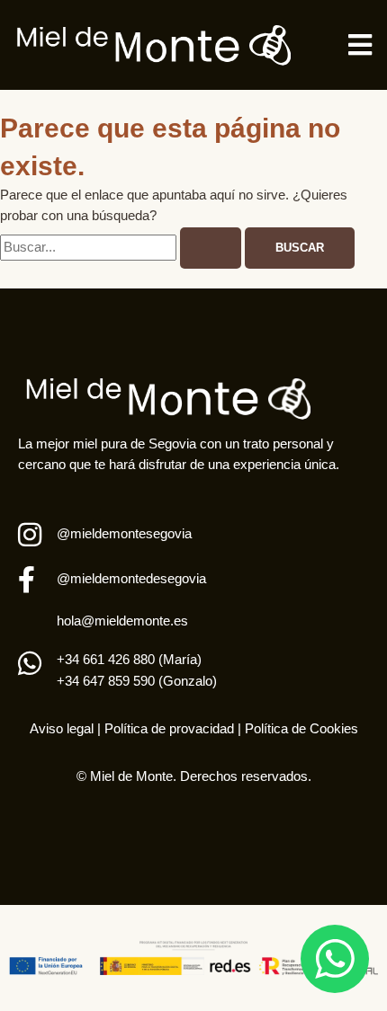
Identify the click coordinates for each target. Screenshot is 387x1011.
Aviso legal (62, 729)
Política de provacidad (167, 729)
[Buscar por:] (122, 247)
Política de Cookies (301, 729)
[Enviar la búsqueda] (210, 248)
